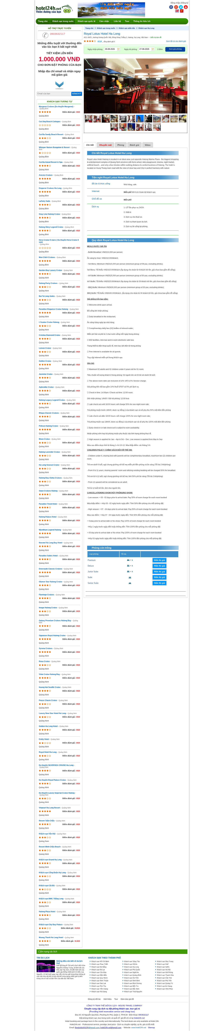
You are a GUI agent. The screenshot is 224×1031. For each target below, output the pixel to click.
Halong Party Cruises (48, 283)
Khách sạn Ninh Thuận (99, 981)
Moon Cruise (44, 439)
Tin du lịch (43, 958)
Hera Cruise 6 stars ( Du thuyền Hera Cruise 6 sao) (59, 241)
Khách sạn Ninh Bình (132, 981)
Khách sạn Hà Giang (99, 991)
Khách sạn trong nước (63, 21)
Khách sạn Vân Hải (47, 834)
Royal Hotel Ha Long (48, 752)
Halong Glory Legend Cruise (51, 227)
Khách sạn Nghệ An (131, 972)
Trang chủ (43, 21)
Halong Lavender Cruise (49, 452)
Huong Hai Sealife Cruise (49, 687)
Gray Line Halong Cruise (49, 214)
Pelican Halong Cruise (48, 426)
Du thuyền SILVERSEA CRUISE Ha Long (56, 765)
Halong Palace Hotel (47, 517)
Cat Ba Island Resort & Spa (50, 162)
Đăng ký (184, 3)
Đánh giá (134, 145)
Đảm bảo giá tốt (127, 999)
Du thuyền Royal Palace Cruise (52, 780)
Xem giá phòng (175, 49)
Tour (127, 21)
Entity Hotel (44, 739)
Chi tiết (90, 145)
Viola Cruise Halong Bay (49, 674)
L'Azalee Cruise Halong (49, 322)
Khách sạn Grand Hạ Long (50, 860)
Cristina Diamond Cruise (49, 335)
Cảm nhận (104, 21)
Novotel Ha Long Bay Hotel (50, 543)
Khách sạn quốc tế (86, 21)
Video (148, 145)
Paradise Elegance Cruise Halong (53, 309)
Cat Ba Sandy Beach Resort (51, 134)
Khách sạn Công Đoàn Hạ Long (52, 873)
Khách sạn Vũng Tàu (132, 961)
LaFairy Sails (44, 201)
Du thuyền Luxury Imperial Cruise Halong (57, 793)
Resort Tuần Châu (46, 821)
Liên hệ (117, 21)
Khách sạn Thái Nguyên (133, 991)
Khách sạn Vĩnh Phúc (165, 989)
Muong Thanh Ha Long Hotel (51, 937)
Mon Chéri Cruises (47, 257)
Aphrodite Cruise (46, 387)
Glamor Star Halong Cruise (50, 582)
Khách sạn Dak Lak (98, 983)
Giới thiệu (107, 999)
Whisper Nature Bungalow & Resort (54, 147)
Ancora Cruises (46, 175)
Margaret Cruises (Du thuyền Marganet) (56, 107)
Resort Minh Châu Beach (49, 847)
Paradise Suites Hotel (48, 556)
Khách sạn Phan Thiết (99, 964)
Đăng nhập (175, 3)
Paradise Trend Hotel (48, 504)
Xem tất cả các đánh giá (176, 41)
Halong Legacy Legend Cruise (52, 400)
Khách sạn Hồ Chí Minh (100, 961)
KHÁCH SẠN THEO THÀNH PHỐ (104, 958)
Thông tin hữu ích (141, 21)
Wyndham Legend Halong (50, 530)
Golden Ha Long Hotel (48, 726)
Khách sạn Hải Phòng (165, 972)
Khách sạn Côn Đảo (98, 972)
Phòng (120, 145)
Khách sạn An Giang (164, 986)
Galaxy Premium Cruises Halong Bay (55, 621)
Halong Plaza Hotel (47, 912)
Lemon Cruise (45, 348)
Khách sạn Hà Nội (163, 970)
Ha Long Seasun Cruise (49, 465)
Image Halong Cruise (48, 608)
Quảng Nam (61, 834)
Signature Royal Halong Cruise (52, 635)
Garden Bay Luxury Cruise (50, 270)
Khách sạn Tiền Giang (99, 989)
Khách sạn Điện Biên (99, 975)
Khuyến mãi (105, 145)
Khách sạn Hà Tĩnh (131, 978)
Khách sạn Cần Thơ (164, 978)
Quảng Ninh (68, 162)
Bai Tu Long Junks (47, 296)
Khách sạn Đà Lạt (98, 970)
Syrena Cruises (45, 648)
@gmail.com (94, 1028)
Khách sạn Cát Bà (47, 885)
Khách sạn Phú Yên (164, 981)
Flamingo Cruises (46, 595)
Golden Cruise (45, 361)
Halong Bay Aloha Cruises (50, 478)
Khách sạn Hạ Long (146, 28)
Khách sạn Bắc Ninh (131, 989)
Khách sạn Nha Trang (165, 961)
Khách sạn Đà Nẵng (98, 967)
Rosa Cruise (44, 661)
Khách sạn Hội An (130, 964)
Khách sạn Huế (162, 964)
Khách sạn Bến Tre (131, 986)
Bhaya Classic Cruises (49, 413)
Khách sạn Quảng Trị (165, 983)
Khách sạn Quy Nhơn (99, 978)
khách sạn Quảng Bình (132, 975)
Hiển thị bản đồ (155, 37)
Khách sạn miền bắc (127, 28)
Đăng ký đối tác (94, 999)
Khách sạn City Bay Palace (50, 924)
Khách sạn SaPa (163, 967)
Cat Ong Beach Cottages (49, 121)
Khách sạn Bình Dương (133, 983)
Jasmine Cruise (46, 374)
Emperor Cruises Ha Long (50, 188)
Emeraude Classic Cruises (50, 569)
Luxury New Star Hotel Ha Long (52, 713)
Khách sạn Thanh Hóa (165, 975)
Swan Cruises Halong (48, 491)
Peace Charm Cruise (48, 700)
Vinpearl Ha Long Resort (49, 808)
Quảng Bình (43, 108)
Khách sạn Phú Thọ (98, 986)
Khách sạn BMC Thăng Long (51, 899)
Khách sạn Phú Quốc (132, 970)
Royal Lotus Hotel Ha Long (102, 33)
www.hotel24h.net (138, 1028)
